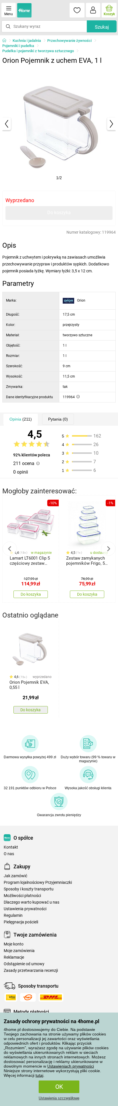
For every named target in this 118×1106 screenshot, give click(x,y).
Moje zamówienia (19, 951)
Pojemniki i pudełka (18, 46)
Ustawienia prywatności (25, 909)
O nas (9, 854)
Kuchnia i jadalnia (27, 40)
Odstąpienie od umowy (24, 964)
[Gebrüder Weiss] (28, 997)
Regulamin (13, 915)
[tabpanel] (59, 124)
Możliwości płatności (22, 896)
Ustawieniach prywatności (70, 1066)
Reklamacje (14, 957)
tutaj (39, 1075)
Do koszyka (59, 212)
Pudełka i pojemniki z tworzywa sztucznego (38, 51)
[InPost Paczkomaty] (11, 997)
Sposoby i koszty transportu (29, 889)
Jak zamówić (15, 876)
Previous (10, 549)
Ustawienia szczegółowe (59, 1098)
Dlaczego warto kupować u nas (31, 902)
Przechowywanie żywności (69, 40)
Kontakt (11, 847)
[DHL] (51, 997)
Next (108, 549)
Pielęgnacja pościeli (21, 922)
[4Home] (6, 40)
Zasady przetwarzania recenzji (31, 970)
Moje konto (13, 944)
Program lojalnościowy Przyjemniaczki (38, 882)
